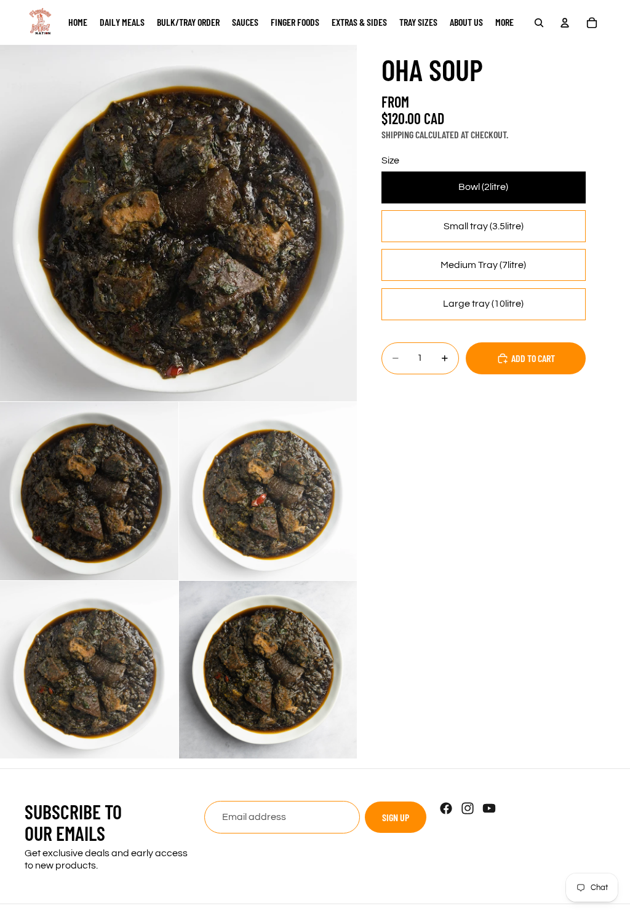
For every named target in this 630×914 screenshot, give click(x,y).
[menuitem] (504, 23)
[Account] (564, 22)
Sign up (395, 817)
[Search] (538, 22)
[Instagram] (467, 808)
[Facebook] (446, 808)
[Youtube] (489, 808)
